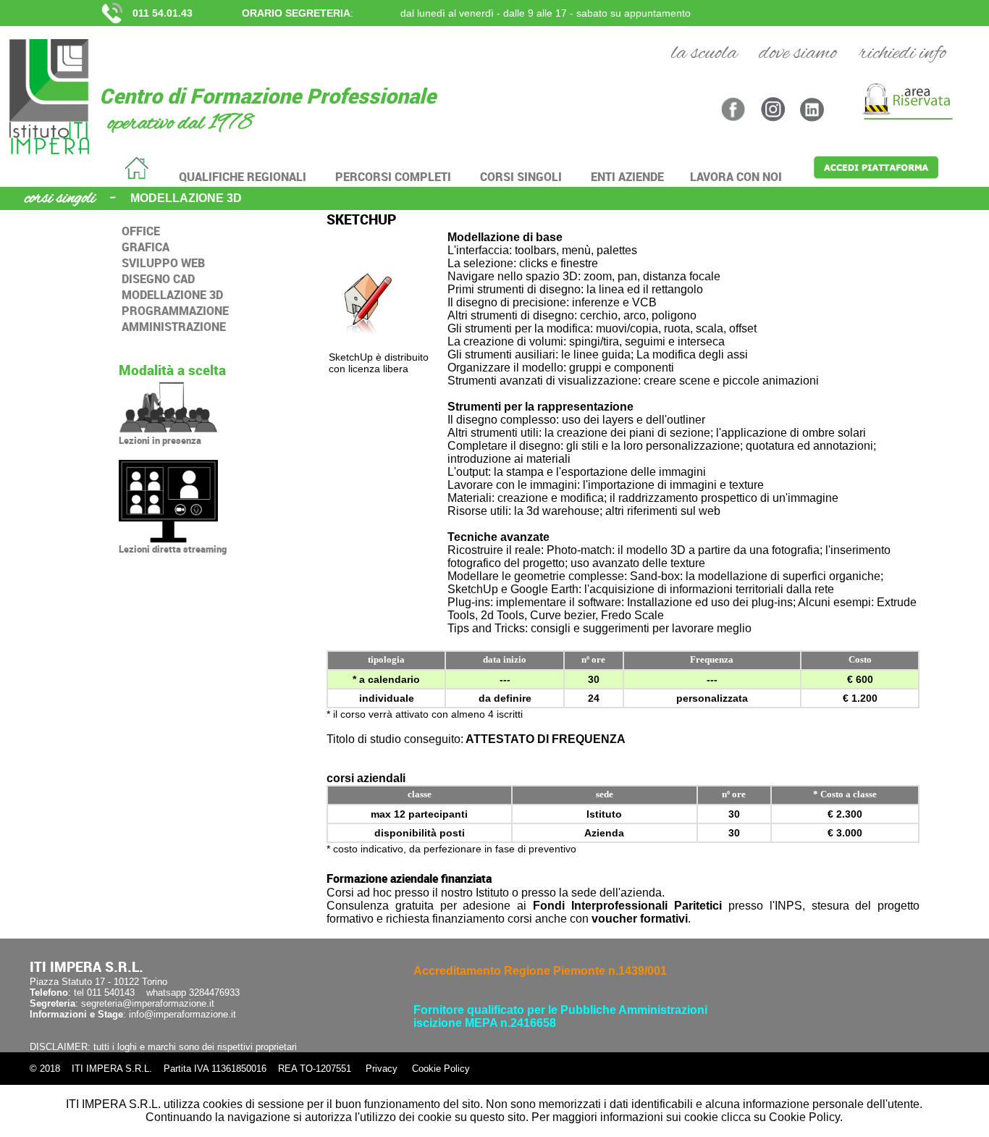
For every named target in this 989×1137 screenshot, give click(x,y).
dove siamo (798, 53)
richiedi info (902, 53)
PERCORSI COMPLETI (393, 177)
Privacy (381, 1068)
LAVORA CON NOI (736, 177)
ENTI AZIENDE (627, 177)
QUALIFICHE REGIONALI (242, 177)
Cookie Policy (441, 1068)
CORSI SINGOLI (521, 177)
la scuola (704, 53)
